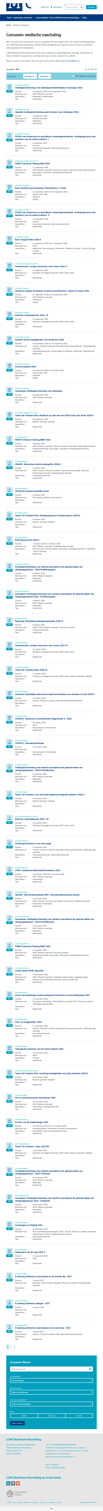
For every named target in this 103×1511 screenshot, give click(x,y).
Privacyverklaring (17, 1502)
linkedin (8, 1483)
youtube (18, 1483)
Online (24, 1415)
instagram (13, 1483)
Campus (51, 1415)
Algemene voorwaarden (31, 1502)
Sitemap (42, 1502)
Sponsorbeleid (50, 1502)
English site (45, 7)
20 (92, 69)
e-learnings (74, 53)
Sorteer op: (12, 76)
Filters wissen (17, 1423)
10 (89, 69)
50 (96, 69)
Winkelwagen (57, 7)
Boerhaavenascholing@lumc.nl (67, 61)
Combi (79, 1415)
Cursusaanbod (42, 17)
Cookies (58, 1502)
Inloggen (91, 7)
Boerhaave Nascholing (18, 7)
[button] (51, 1380)
